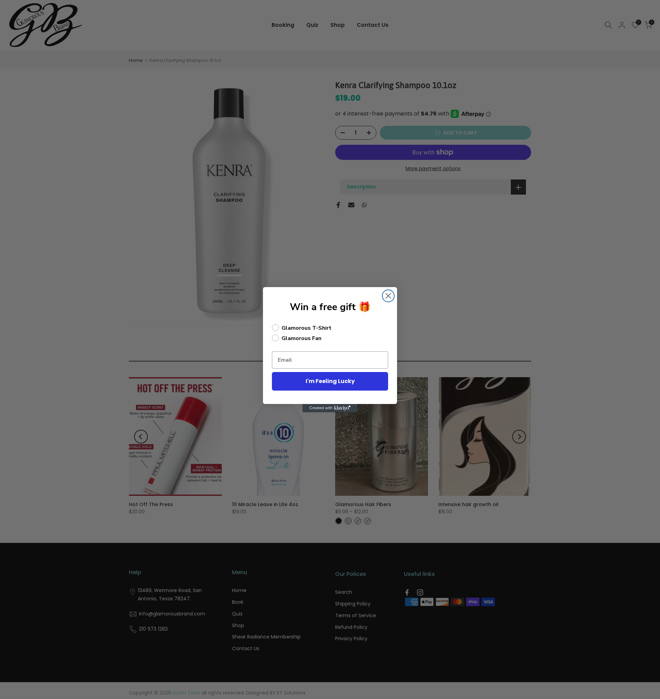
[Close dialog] (388, 296)
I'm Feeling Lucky (330, 381)
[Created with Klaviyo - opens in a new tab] (330, 408)
